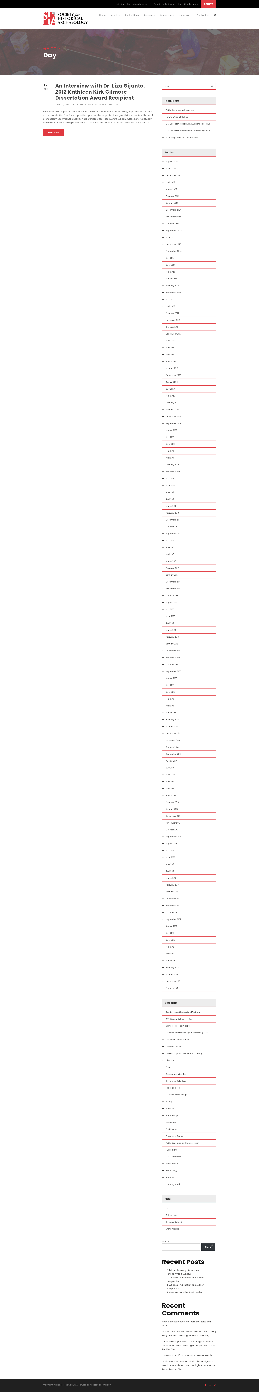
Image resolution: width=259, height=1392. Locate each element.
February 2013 (172, 885)
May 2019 (170, 451)
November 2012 (173, 905)
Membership (172, 1115)
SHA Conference (173, 1156)
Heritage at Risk (173, 1088)
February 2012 (172, 967)
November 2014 (173, 740)
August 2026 (172, 161)
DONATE (208, 4)
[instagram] (215, 1385)
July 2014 (170, 767)
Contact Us (203, 15)
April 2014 (170, 788)
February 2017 (172, 568)
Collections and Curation (177, 1039)
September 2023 (174, 251)
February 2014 (172, 802)
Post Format (171, 1129)
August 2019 (171, 430)
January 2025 (172, 203)
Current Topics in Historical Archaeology (185, 1053)
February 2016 (172, 637)
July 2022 (170, 299)
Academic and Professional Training (183, 1012)
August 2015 (171, 678)
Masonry (170, 1108)
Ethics (168, 1067)
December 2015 (173, 650)
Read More (53, 132)
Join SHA (120, 4)
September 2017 (173, 533)
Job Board (155, 4)
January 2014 (172, 809)
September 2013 (173, 836)
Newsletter (171, 1122)
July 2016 (170, 609)
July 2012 (170, 933)
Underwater (185, 15)
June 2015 (170, 692)
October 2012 (172, 912)
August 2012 (171, 926)
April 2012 (170, 953)
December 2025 (173, 175)
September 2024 (174, 230)
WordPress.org (172, 1229)
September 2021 (173, 334)
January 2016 (172, 643)
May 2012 (170, 947)
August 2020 (172, 382)
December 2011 (173, 981)
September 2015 (173, 671)
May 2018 (170, 492)
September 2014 (173, 754)
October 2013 (172, 829)
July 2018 (170, 478)
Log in (168, 1208)
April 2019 (170, 457)
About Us (115, 15)
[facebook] (205, 1385)
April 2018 (170, 499)
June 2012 (170, 940)
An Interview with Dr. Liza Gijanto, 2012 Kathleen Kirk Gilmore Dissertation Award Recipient (100, 91)
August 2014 (171, 761)
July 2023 (170, 258)
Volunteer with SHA (172, 4)
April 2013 (170, 871)
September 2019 (173, 423)
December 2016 (173, 581)
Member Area (191, 4)
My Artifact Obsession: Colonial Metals (191, 1355)
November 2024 (173, 216)
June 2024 (171, 237)
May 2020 (170, 395)
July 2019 (170, 437)
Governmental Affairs (176, 1081)
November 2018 (173, 471)
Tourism (170, 1177)
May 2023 (170, 272)
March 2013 (171, 878)
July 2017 (170, 540)
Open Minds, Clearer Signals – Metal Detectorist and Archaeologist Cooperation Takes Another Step (188, 1345)
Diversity (170, 1060)
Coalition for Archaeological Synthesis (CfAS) (187, 1032)
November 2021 (173, 320)
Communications (174, 1046)
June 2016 (170, 616)
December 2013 (173, 816)
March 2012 (171, 960)
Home (102, 15)
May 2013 (170, 864)
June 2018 (170, 485)
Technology (171, 1170)
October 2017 (172, 526)
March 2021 (171, 361)
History (169, 1101)
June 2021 (170, 340)
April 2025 (170, 182)
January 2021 (172, 368)
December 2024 (173, 210)
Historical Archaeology (176, 1094)
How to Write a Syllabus (177, 117)
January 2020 (172, 409)
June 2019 (170, 444)
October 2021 (172, 327)
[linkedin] (210, 1385)
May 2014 (170, 781)
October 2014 (172, 747)
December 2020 (173, 375)
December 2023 (173, 244)
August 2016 (171, 602)
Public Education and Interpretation (182, 1143)
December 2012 (173, 898)
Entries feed (171, 1215)
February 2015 (172, 719)
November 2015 (173, 657)
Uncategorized (173, 1184)
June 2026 (171, 168)
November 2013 (173, 823)
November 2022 (173, 292)
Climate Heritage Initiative (178, 1026)
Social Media (172, 1163)
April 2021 (170, 354)
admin (80, 104)
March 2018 (171, 506)
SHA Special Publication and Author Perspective (188, 123)
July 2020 (170, 389)
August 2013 (171, 843)
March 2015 (171, 712)
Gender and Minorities (176, 1074)
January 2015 (172, 726)
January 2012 (172, 974)
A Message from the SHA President (182, 137)
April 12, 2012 (62, 104)
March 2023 (171, 278)
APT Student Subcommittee (103, 104)
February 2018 (172, 513)
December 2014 (173, 733)
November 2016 (173, 588)
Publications (171, 1149)
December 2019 (173, 416)
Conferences (167, 15)
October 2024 (172, 223)
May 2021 (170, 347)
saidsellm (167, 1341)
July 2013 (170, 850)
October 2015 (172, 664)
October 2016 (172, 595)
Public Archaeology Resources (180, 110)
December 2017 (173, 519)
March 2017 (171, 561)
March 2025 (171, 189)
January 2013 (172, 891)
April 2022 (170, 306)
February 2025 (172, 196)
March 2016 (171, 630)
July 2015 (170, 685)
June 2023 (170, 265)
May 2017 (170, 547)
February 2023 (172, 285)
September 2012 (173, 919)
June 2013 (170, 857)
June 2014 (170, 774)
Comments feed (174, 1222)
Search (165, 1241)
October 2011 (172, 988)
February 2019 (172, 464)
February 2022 (172, 313)
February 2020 (172, 402)
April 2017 (170, 554)
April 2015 (170, 705)
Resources (149, 15)
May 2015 (170, 699)
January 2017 (172, 575)
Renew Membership (137, 4)
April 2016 (170, 623)
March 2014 (171, 795)
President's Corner (174, 1136)
